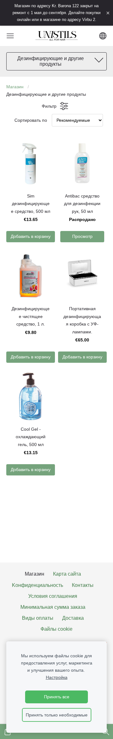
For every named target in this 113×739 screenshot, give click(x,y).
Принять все (56, 696)
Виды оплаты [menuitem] (37, 618)
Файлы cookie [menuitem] (56, 629)
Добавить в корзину (31, 236)
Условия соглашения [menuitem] (52, 596)
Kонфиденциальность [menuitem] (37, 585)
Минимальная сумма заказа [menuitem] (52, 607)
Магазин (15, 86)
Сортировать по (30, 120)
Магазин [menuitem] (34, 574)
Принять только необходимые (57, 714)
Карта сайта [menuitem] (67, 574)
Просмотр (82, 236)
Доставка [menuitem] (73, 618)
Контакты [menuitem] (83, 585)
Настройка (56, 677)
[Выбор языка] (102, 35)
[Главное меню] (10, 35)
